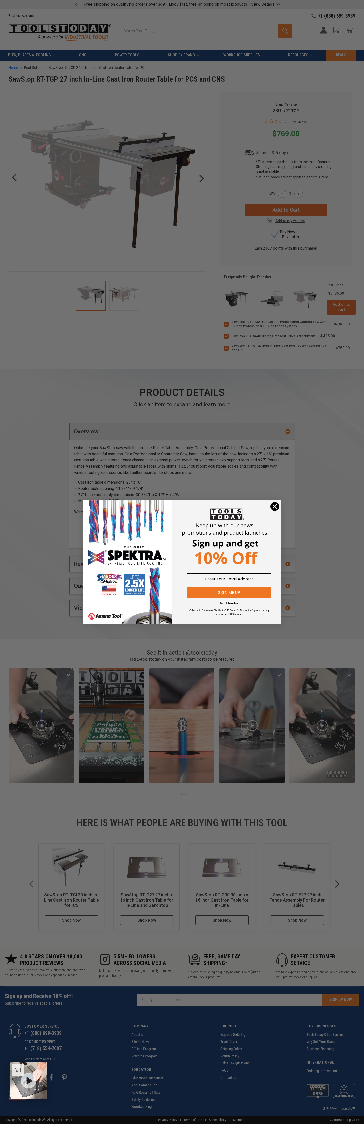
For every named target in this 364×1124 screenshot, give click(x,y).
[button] (28, 1080)
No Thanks (229, 603)
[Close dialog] (274, 506)
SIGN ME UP (229, 592)
